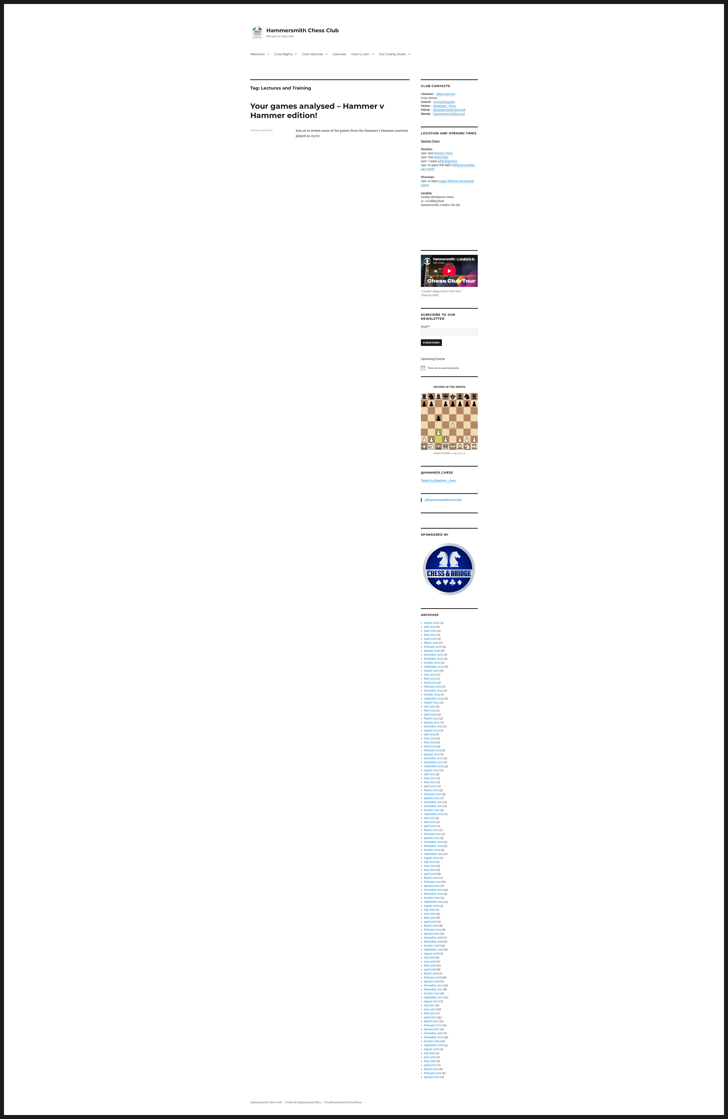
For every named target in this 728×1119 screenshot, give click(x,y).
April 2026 (430, 638)
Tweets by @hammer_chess (438, 480)
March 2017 (431, 1021)
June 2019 (430, 913)
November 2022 (433, 762)
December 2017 (433, 985)
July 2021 (429, 818)
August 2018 (431, 953)
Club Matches (312, 54)
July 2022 (429, 774)
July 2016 (429, 1053)
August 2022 (431, 770)
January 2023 (432, 754)
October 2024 (432, 694)
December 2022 (433, 758)
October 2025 (432, 662)
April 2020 (430, 874)
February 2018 (432, 977)
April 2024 (430, 714)
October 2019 (432, 897)
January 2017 (431, 1029)
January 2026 (432, 650)
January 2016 (432, 1077)
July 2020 (429, 862)
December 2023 (433, 726)
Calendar (339, 54)
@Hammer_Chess (444, 106)
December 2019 (433, 889)
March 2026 (431, 642)
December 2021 (433, 802)
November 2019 (433, 893)
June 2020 (430, 866)
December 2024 (433, 690)
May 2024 (430, 710)
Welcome (257, 54)
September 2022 (434, 766)
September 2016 (433, 1045)
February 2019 (432, 929)
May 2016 (429, 1061)
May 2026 (430, 634)
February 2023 (432, 750)
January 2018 (431, 981)
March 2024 (431, 718)
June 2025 (430, 674)
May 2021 (429, 822)
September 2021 (433, 814)
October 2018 (432, 945)
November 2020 (433, 846)
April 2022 (430, 786)
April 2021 (430, 826)
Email (425, 326)
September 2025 (434, 666)
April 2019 (430, 921)
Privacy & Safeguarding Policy (303, 1102)
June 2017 (430, 1009)
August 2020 (431, 858)
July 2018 (429, 957)
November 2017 (433, 989)
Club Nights (283, 54)
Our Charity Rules (392, 54)
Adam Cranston (445, 94)
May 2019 (429, 917)
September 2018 (433, 949)
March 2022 (431, 790)
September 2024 (434, 698)
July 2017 (429, 1005)
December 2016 (433, 1033)
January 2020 (432, 885)
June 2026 (430, 630)
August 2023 (431, 730)
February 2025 (432, 686)
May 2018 (429, 965)
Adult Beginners (447, 161)
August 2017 (431, 1001)
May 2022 (430, 782)
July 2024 (429, 706)
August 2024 (431, 702)
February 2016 (432, 1073)
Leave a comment (261, 130)
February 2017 (432, 1025)
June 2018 (430, 961)
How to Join (360, 54)
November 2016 (433, 1037)
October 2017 (432, 993)
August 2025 (431, 670)
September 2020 (434, 854)
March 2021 (431, 830)
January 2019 (432, 933)
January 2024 (432, 722)
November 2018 (433, 941)
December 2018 (433, 937)
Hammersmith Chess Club (302, 30)
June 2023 (430, 738)
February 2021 (432, 834)
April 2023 (430, 746)
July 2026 (429, 626)
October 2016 (432, 1041)
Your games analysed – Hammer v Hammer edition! (317, 110)
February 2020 (432, 882)
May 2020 (430, 870)
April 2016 (430, 1065)
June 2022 (430, 778)
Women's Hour (443, 153)
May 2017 (429, 1013)
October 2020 (432, 850)
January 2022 (432, 798)
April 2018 (430, 969)
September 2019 (433, 901)
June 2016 (430, 1057)
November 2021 (433, 806)
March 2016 (431, 1069)
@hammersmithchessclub (449, 110)
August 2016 (431, 1049)
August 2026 (431, 622)
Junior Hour (441, 157)
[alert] (449, 368)
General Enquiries (444, 102)
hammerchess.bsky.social (449, 114)
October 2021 (432, 810)
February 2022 (432, 794)
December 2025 (433, 654)
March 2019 (431, 925)
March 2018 (431, 973)
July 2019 (429, 909)
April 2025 (430, 682)
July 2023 (429, 734)
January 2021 (431, 838)
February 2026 (433, 646)
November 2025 (433, 658)
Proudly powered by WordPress (343, 1102)
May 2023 (429, 742)
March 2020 (431, 878)
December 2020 (433, 842)
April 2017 (430, 1017)
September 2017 (433, 997)
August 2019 (431, 905)
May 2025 (430, 678)
